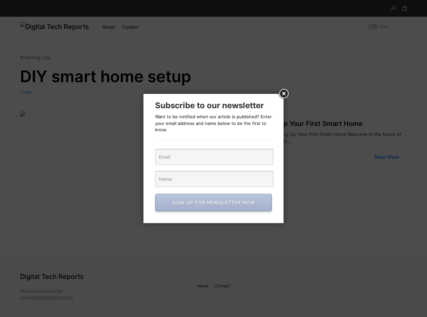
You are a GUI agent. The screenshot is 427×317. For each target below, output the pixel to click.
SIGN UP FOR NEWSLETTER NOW (213, 202)
